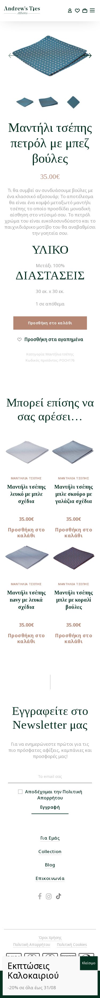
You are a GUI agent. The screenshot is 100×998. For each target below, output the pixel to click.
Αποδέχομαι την (53, 795)
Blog (50, 865)
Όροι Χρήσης (50, 937)
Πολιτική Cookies (72, 944)
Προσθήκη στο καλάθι (50, 322)
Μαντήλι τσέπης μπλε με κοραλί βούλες (73, 600)
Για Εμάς (50, 838)
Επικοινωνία (50, 878)
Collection (49, 851)
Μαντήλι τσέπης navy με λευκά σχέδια (26, 600)
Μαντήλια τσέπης (60, 354)
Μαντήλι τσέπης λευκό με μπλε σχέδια (26, 494)
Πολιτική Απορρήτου (59, 795)
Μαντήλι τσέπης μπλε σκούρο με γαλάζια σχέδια (73, 494)
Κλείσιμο (88, 963)
